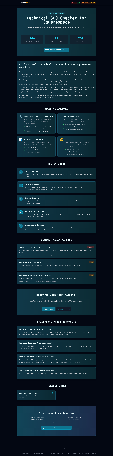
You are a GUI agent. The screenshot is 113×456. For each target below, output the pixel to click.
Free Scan (49, 309)
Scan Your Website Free (55, 50)
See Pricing (65, 309)
